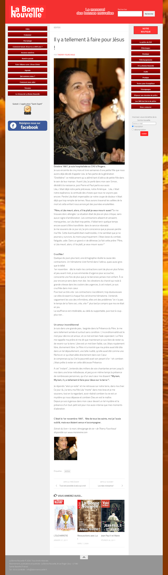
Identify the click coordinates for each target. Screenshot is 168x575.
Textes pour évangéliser (146, 84)
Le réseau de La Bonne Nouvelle (27, 94)
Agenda (27, 70)
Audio (146, 72)
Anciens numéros (27, 53)
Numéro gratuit (27, 59)
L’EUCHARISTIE (61, 535)
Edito (28, 29)
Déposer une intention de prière (146, 95)
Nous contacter (145, 107)
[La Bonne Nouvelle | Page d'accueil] (27, 11)
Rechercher (122, 9)
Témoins (27, 88)
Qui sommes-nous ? (27, 76)
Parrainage (27, 41)
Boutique (145, 54)
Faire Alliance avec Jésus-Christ (27, 64)
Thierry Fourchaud (66, 55)
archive (67, 471)
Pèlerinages (145, 48)
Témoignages (146, 89)
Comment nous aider (27, 82)
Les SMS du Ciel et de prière (145, 101)
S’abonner (27, 35)
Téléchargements (145, 60)
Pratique (146, 78)
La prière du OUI (146, 42)
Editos (57, 27)
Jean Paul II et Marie (110, 535)
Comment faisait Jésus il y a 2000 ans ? (27, 47)
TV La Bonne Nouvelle (146, 66)
